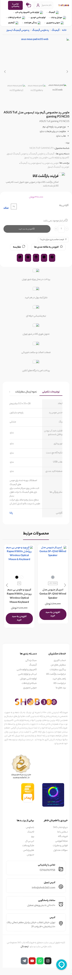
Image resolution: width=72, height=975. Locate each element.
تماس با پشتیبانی (15, 5)
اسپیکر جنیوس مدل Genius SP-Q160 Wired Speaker (52, 594)
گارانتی (65, 205)
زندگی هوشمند (30, 23)
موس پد (54, 163)
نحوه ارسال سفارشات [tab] (26, 392)
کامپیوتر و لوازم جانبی (59, 158)
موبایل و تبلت (56, 17)
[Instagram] (47, 960)
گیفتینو (11, 23)
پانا (11, 513)
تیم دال (25, 947)
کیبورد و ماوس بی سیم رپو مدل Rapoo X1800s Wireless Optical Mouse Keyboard (19, 596)
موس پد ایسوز (43, 163)
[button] (67, 72)
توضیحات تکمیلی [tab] (51, 392)
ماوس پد (43, 158)
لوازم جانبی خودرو (38, 17)
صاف (6, 208)
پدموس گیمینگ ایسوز (18, 31)
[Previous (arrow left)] (71, 973)
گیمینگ (52, 12)
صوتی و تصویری (53, 23)
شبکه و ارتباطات (14, 17)
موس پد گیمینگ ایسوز (58, 167)
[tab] (50, 392)
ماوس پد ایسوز (31, 158)
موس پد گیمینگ (28, 163)
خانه (64, 31)
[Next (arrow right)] (70, 973)
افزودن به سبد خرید (26, 229)
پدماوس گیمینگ (40, 31)
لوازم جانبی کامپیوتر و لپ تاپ (27, 12)
